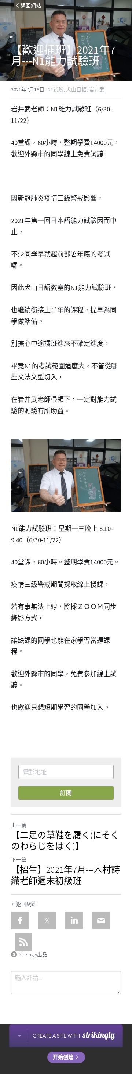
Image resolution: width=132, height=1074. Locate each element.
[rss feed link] (23, 942)
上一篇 (18, 825)
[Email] (101, 920)
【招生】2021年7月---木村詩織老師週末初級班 (65, 875)
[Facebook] (20, 920)
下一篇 (18, 860)
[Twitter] (47, 920)
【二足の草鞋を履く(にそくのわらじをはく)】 (65, 841)
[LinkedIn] (74, 920)
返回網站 (31, 5)
